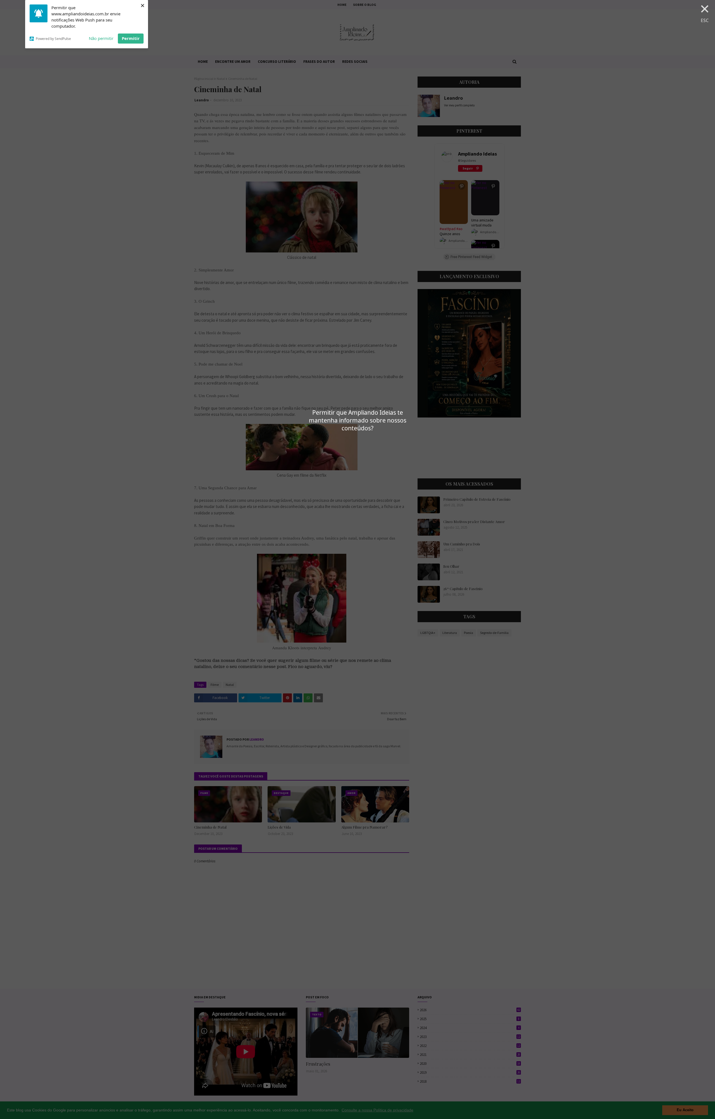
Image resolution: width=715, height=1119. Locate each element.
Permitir (131, 38)
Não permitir (101, 38)
